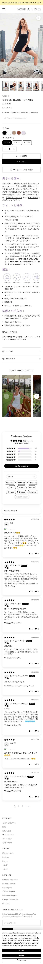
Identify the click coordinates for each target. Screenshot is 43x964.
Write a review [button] (21, 466)
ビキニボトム (33, 197)
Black (4, 133)
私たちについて (8, 853)
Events (4, 861)
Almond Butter (14, 133)
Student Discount (8, 884)
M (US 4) (17, 142)
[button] (35, 9)
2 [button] (18, 806)
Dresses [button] (22, 492)
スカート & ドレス (31, 337)
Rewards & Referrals (10, 879)
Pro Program (7, 887)
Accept (21, 950)
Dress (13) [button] (10, 482)
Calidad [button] (32, 487)
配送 (4, 827)
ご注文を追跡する (9, 823)
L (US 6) (27, 142)
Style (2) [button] (22, 487)
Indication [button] (32, 492)
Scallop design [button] (21, 497)
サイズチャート (8, 835)
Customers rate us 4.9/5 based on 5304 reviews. (20, 112)
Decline (21, 955)
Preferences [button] (32, 945)
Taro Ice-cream (24, 133)
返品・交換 (6, 831)
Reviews (5, 857)
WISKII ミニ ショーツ (14, 197)
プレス (4, 869)
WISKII (5, 96)
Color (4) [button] (21, 482)
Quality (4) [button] (33, 482)
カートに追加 (21, 156)
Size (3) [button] (11, 487)
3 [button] (22, 806)
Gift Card (5, 903)
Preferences (21, 960)
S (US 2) (7, 142)
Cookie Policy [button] (19, 943)
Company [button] (11, 492)
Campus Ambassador (10, 899)
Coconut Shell (19, 133)
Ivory (9, 133)
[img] (9, 520)
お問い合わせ (7, 843)
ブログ (4, 865)
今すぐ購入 (21, 161)
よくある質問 (7, 839)
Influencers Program (10, 895)
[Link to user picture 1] (21, 529)
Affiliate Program (8, 891)
